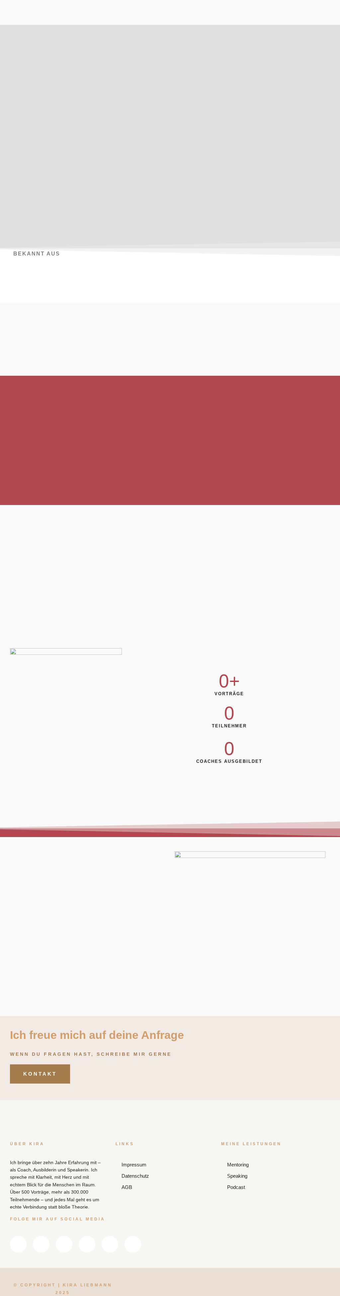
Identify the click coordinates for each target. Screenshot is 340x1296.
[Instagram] (187, 10)
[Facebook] (165, 10)
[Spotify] (229, 10)
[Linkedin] (144, 10)
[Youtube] (208, 10)
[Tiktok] (187, 29)
